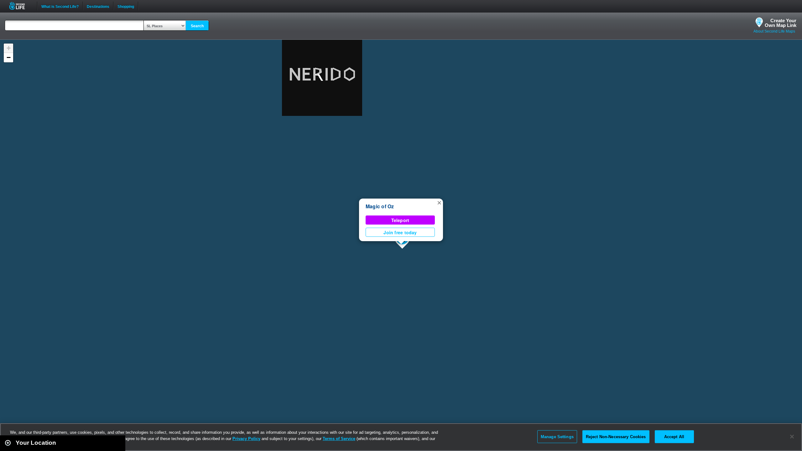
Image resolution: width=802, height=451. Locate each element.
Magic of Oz (380, 206)
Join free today (400, 232)
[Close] (792, 436)
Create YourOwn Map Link (780, 23)
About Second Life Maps (774, 31)
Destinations (98, 6)
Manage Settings (557, 436)
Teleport (400, 220)
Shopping (125, 6)
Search (197, 26)
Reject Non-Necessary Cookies (616, 436)
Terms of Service (339, 438)
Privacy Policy (246, 438)
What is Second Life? (60, 6)
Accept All (674, 436)
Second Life (20, 6)
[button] (439, 202)
